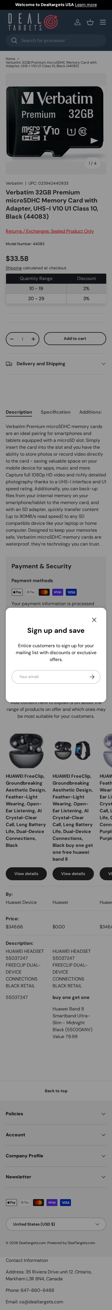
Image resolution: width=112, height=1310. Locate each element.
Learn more (86, 4)
